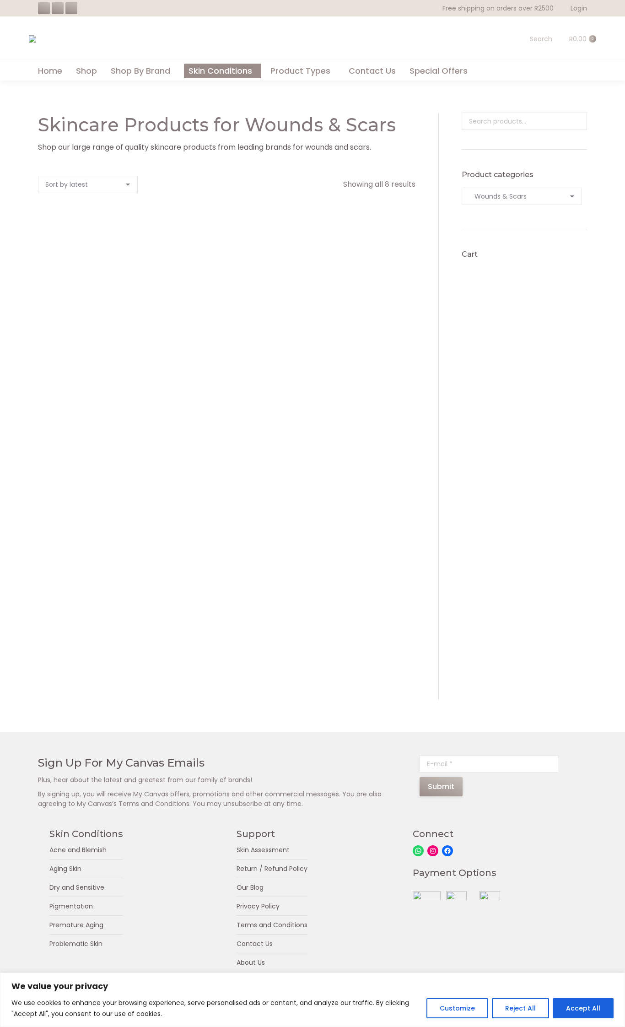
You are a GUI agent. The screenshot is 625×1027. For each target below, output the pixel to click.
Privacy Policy (258, 906)
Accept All (583, 1008)
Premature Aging (76, 925)
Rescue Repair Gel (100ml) (226, 682)
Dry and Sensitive (76, 887)
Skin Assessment (263, 849)
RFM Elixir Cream (95, 334)
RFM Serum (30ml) (95, 682)
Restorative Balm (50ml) (227, 508)
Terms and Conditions (272, 925)
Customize (457, 1008)
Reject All (520, 1008)
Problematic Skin (75, 943)
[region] (312, 1000)
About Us (251, 962)
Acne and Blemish (78, 849)
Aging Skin (65, 868)
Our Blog (250, 887)
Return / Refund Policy (272, 868)
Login (579, 8)
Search (577, 121)
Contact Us (255, 943)
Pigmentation (71, 906)
